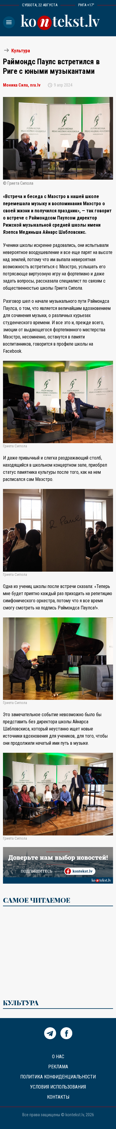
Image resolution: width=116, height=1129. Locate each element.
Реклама (58, 1067)
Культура (20, 51)
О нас (58, 1056)
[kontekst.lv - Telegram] (50, 1037)
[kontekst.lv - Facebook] (66, 1037)
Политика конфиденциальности (58, 1077)
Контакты (58, 1097)
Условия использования (58, 1087)
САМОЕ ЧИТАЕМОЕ (36, 900)
